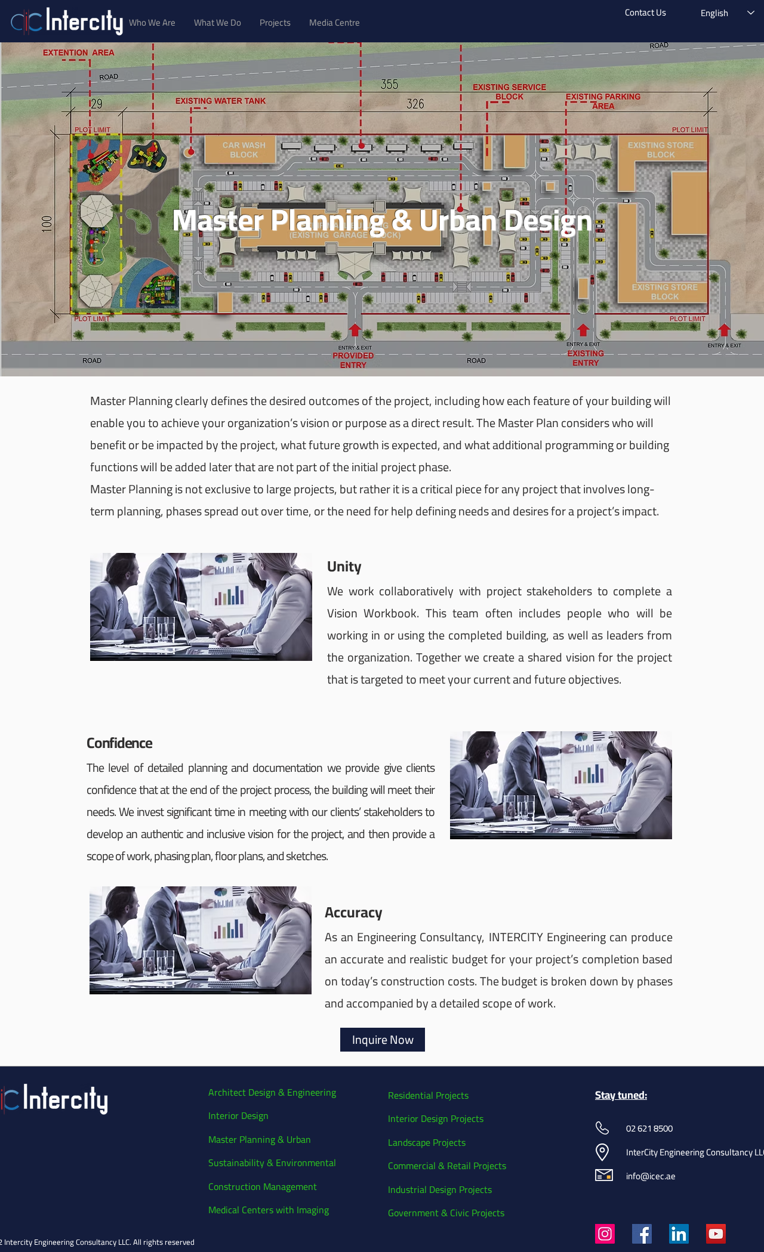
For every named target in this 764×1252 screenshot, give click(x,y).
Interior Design (238, 1115)
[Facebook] (642, 1234)
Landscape (410, 1142)
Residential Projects (428, 1095)
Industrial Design (423, 1189)
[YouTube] (716, 1234)
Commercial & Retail (430, 1165)
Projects (467, 1118)
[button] (152, 22)
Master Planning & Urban (259, 1139)
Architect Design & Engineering (272, 1092)
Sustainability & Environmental (272, 1162)
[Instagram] (605, 1234)
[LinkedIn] (679, 1234)
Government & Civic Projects (446, 1213)
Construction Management (262, 1186)
